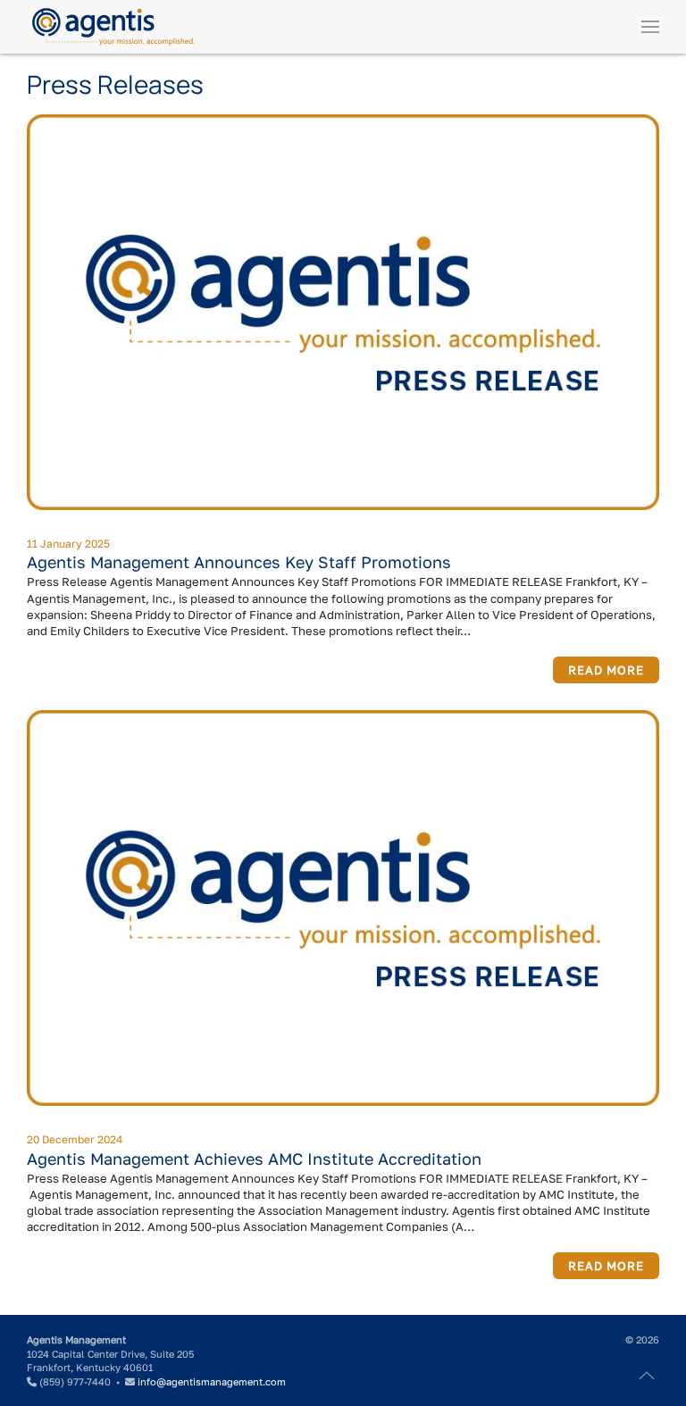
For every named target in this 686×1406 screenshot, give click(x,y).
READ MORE (606, 670)
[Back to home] (113, 27)
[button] (650, 27)
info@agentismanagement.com (212, 1381)
